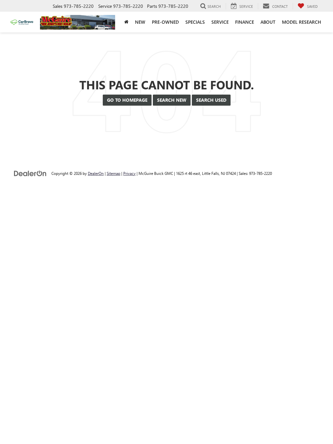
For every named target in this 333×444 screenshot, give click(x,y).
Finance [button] (244, 22)
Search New (171, 100)
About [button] (267, 22)
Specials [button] (195, 22)
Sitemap (113, 173)
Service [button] (220, 22)
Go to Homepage (127, 100)
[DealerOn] (30, 173)
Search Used (211, 100)
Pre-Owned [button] (165, 22)
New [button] (140, 22)
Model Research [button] (301, 22)
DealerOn (96, 173)
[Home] (126, 22)
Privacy (129, 173)
